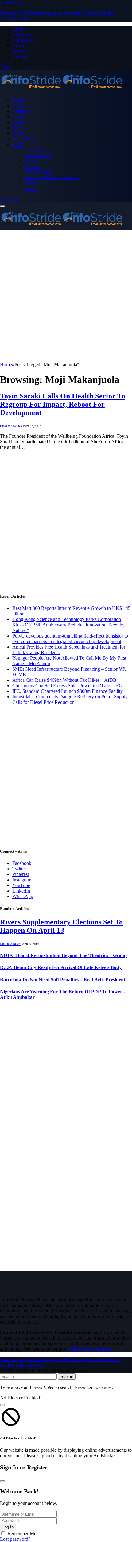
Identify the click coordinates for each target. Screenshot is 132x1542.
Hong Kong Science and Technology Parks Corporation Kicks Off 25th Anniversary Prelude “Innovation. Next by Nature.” (68, 625)
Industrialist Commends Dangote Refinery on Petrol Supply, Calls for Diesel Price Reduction (70, 699)
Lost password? (15, 1539)
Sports (18, 133)
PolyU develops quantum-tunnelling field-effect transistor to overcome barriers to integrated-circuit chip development (70, 638)
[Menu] (2, 206)
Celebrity (21, 111)
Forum (18, 51)
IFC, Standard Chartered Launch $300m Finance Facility (67, 691)
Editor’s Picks (38, 155)
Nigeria (19, 122)
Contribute (22, 40)
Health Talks (11, 426)
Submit (66, 1376)
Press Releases (39, 172)
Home (18, 100)
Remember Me (21, 1533)
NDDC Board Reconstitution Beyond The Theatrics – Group (63, 955)
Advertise (21, 34)
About (18, 29)
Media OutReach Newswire (52, 177)
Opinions (33, 166)
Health (31, 160)
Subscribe (9, 199)
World (31, 183)
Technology (23, 138)
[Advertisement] (66, 296)
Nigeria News (10, 944)
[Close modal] (2, 1405)
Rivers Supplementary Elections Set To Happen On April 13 (61, 926)
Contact (19, 56)
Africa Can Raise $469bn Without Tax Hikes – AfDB (64, 680)
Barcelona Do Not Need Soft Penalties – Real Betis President (62, 979)
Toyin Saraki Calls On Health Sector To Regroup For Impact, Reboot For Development (62, 404)
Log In (8, 1527)
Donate (19, 45)
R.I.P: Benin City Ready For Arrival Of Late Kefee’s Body (61, 967)
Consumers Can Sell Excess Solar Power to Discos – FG (67, 685)
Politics (19, 127)
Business (20, 105)
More (17, 144)
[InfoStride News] (61, 89)
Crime (18, 116)
